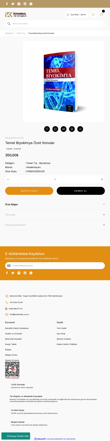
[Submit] (9, 265)
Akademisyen (33, 167)
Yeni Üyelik (61, 328)
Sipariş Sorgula (12, 360)
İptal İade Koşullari (13, 339)
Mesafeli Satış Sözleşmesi (17, 328)
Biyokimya (44, 163)
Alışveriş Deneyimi (15, 224)
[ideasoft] (40, 439)
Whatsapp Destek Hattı (18, 436)
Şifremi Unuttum (64, 339)
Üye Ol (83, 15)
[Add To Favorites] (47, 129)
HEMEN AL (80, 191)
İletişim (8, 349)
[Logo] (15, 14)
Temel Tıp (31, 163)
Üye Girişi (74, 15)
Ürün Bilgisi (11, 204)
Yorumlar (10, 214)
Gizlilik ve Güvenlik (13, 333)
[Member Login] (68, 14)
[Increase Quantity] (102, 179)
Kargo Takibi (10, 344)
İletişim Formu (11, 355)
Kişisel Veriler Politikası (67, 344)
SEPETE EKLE (29, 191)
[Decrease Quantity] (8, 179)
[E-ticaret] (54, 439)
